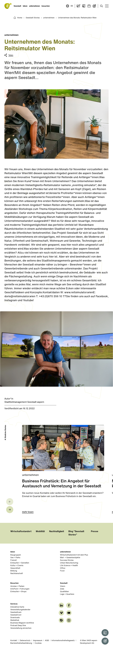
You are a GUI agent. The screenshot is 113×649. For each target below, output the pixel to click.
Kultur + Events (16, 566)
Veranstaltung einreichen (20, 628)
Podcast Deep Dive (18, 626)
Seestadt (17, 6)
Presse (94, 531)
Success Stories (66, 560)
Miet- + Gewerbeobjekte (70, 558)
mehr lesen (28, 512)
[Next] (9, 509)
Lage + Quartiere (67, 594)
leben (25, 6)
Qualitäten (64, 592)
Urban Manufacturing (69, 563)
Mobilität (40, 531)
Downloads (15, 618)
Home (19, 18)
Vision (62, 586)
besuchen (46, 6)
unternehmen (34, 6)
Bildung (13, 571)
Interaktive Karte (17, 607)
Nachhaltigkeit (56, 531)
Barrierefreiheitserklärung (21, 643)
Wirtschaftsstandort (20, 531)
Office (62, 568)
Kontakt (13, 641)
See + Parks (15, 558)
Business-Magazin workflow (22, 623)
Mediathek (14, 620)
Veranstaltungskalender (20, 610)
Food (62, 571)
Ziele (62, 589)
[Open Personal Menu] (105, 641)
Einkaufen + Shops (18, 592)
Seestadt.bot (15, 615)
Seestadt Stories (33, 18)
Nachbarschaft (16, 573)
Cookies (38, 643)
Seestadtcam (15, 612)
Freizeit (13, 560)
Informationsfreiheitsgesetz (63, 641)
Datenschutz (25, 641)
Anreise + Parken (17, 586)
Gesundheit (15, 568)
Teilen (10, 55)
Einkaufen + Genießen (19, 563)
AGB (47, 641)
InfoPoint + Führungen (19, 589)
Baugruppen (15, 555)
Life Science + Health (69, 566)
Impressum (37, 641)
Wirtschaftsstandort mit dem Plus (74, 555)
